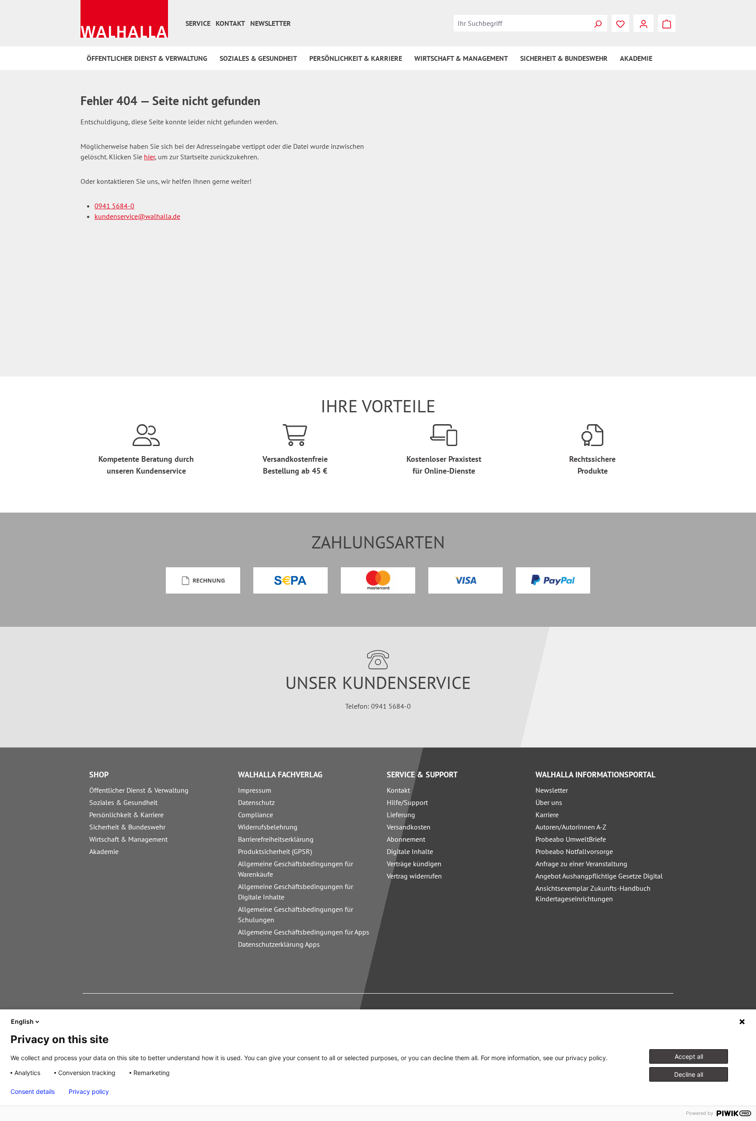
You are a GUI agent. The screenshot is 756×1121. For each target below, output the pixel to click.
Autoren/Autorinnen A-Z (571, 826)
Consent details (32, 1091)
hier (149, 156)
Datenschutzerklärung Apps (279, 944)
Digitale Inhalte (410, 851)
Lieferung (401, 814)
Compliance (255, 814)
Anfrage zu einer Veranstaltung (581, 863)
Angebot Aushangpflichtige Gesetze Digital (599, 875)
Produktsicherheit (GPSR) (275, 851)
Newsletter (270, 23)
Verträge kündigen (414, 863)
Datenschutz (256, 802)
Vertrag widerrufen (414, 875)
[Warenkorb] (667, 23)
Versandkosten (408, 826)
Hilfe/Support (407, 802)
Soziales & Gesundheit (123, 802)
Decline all (688, 1074)
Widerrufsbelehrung (268, 826)
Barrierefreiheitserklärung (276, 839)
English (22, 1021)
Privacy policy (89, 1091)
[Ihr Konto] (644, 23)
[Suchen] (597, 23)
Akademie (104, 851)
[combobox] (521, 23)
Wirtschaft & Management (128, 839)
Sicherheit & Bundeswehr (127, 826)
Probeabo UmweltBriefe (571, 839)
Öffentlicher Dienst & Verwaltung (139, 790)
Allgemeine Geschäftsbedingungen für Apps (303, 932)
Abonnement (406, 839)
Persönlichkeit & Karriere (126, 814)
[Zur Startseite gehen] (124, 19)
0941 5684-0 (114, 205)
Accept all (689, 1056)
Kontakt (230, 23)
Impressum (254, 790)
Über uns (549, 802)
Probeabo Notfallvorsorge (574, 851)
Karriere (547, 814)
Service (198, 23)
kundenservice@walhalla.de (137, 216)
